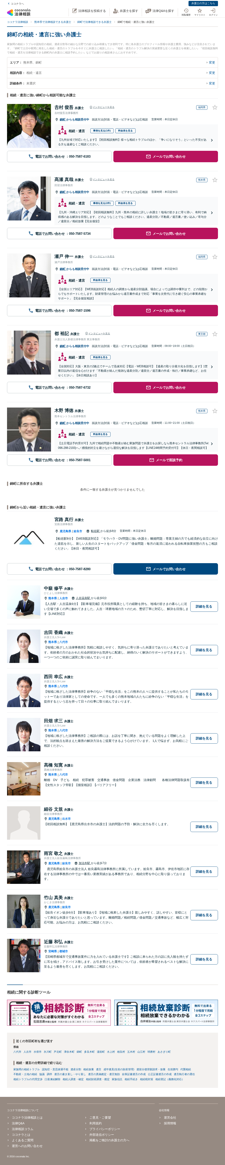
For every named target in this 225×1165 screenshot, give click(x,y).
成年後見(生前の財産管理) (118, 1069)
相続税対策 (146, 1079)
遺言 (98, 1069)
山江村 (141, 1051)
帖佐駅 (95, 531)
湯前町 (101, 1051)
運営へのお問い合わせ (27, 1146)
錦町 (63, 119)
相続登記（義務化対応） (169, 1079)
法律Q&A (18, 1123)
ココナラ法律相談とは (27, 1117)
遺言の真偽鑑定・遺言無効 (104, 1074)
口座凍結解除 (52, 1079)
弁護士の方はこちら (203, 3)
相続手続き (131, 1079)
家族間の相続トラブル (26, 1069)
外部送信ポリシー (101, 1134)
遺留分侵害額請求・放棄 (150, 1069)
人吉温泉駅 (83, 598)
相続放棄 (88, 1069)
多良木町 (89, 1051)
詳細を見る (204, 606)
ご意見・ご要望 (100, 1117)
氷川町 (48, 1051)
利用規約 (95, 1123)
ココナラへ (17, 3)
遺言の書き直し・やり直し (70, 1074)
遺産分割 (76, 1069)
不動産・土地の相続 (25, 1074)
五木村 (131, 1051)
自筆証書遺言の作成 (134, 1074)
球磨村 (151, 1051)
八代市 (63, 642)
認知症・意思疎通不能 (55, 1069)
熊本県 (52, 598)
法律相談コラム (22, 1129)
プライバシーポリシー (104, 1129)
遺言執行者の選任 (184, 1074)
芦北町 (58, 1051)
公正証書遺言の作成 (160, 1074)
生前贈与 (173, 1069)
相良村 (121, 1051)
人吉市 (63, 598)
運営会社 (170, 1117)
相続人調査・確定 (73, 1079)
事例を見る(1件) (102, 130)
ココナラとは (21, 1134)
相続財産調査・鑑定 (98, 1079)
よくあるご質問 (22, 1140)
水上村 (111, 1051)
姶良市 (78, 531)
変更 (212, 62)
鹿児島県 (65, 531)
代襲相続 (185, 1069)
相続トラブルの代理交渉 (27, 1079)
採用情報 (170, 1123)
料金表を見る (125, 130)
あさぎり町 (164, 1051)
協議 (42, 1074)
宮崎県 (52, 951)
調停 (49, 1074)
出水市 (66, 818)
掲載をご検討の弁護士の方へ (109, 1140)
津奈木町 (69, 1051)
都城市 (63, 951)
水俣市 (38, 1051)
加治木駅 (85, 863)
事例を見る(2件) (102, 203)
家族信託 (117, 1079)
